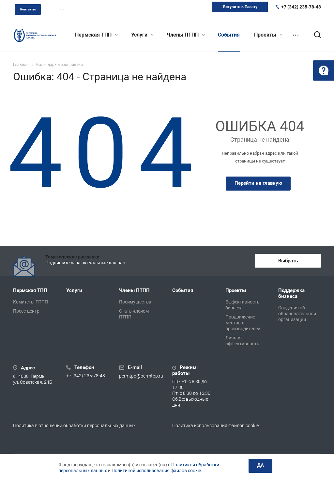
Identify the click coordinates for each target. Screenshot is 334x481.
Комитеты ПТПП (30, 301)
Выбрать (288, 261)
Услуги (140, 35)
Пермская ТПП (94, 35)
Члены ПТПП (183, 35)
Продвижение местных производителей (242, 322)
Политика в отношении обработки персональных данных (74, 425)
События (229, 35)
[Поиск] (314, 35)
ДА (260, 465)
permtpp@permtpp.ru (141, 376)
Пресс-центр (26, 311)
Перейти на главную (258, 183)
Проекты (266, 35)
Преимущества (135, 301)
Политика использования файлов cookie (215, 425)
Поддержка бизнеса (291, 293)
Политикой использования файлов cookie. (157, 470)
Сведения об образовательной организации (297, 313)
